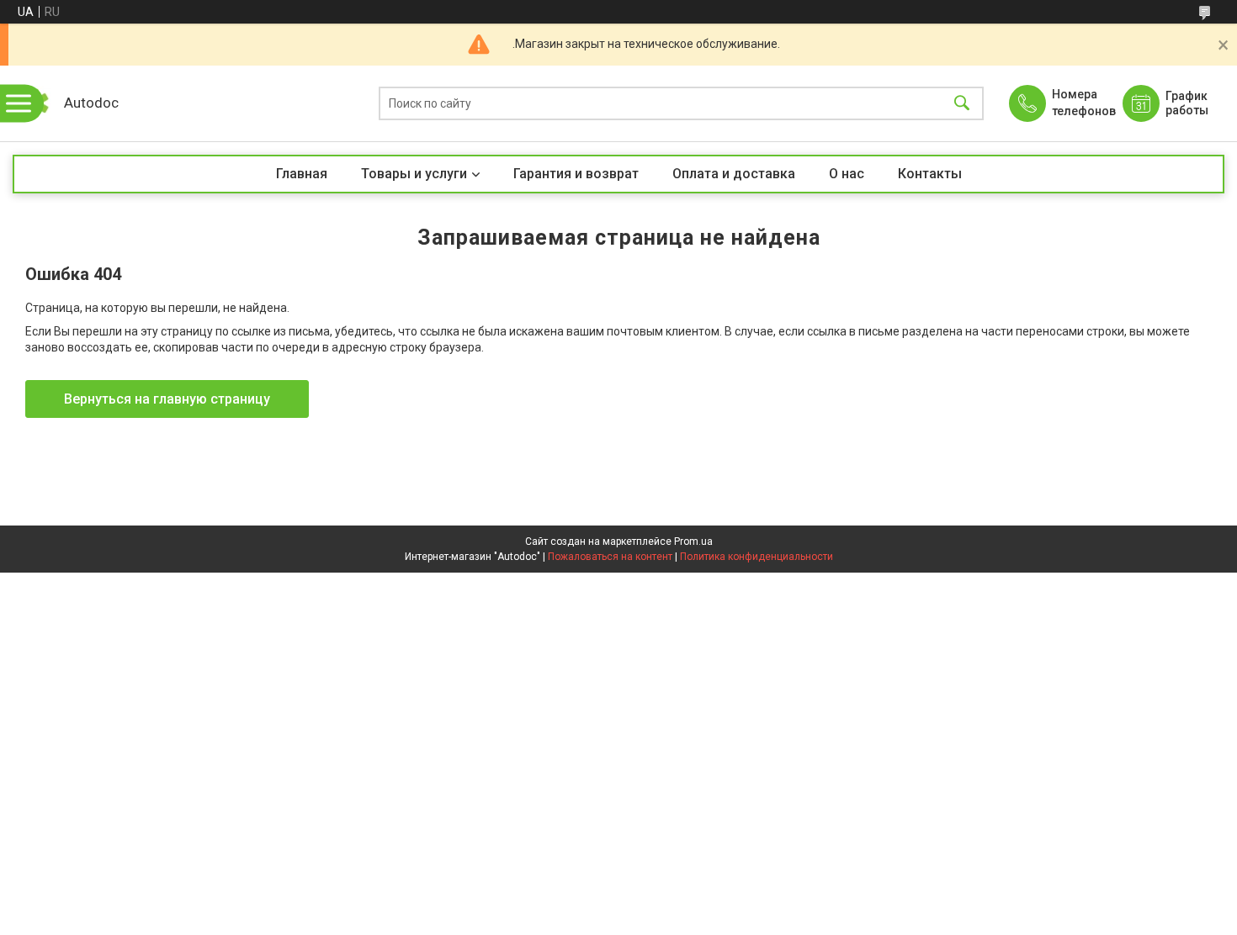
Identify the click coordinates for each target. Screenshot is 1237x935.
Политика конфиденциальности (756, 557)
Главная (301, 174)
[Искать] (962, 103)
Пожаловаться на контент (610, 557)
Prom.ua (693, 541)
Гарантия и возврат (576, 174)
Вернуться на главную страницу (167, 399)
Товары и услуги (414, 174)
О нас (846, 174)
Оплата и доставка (733, 174)
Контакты (930, 174)
